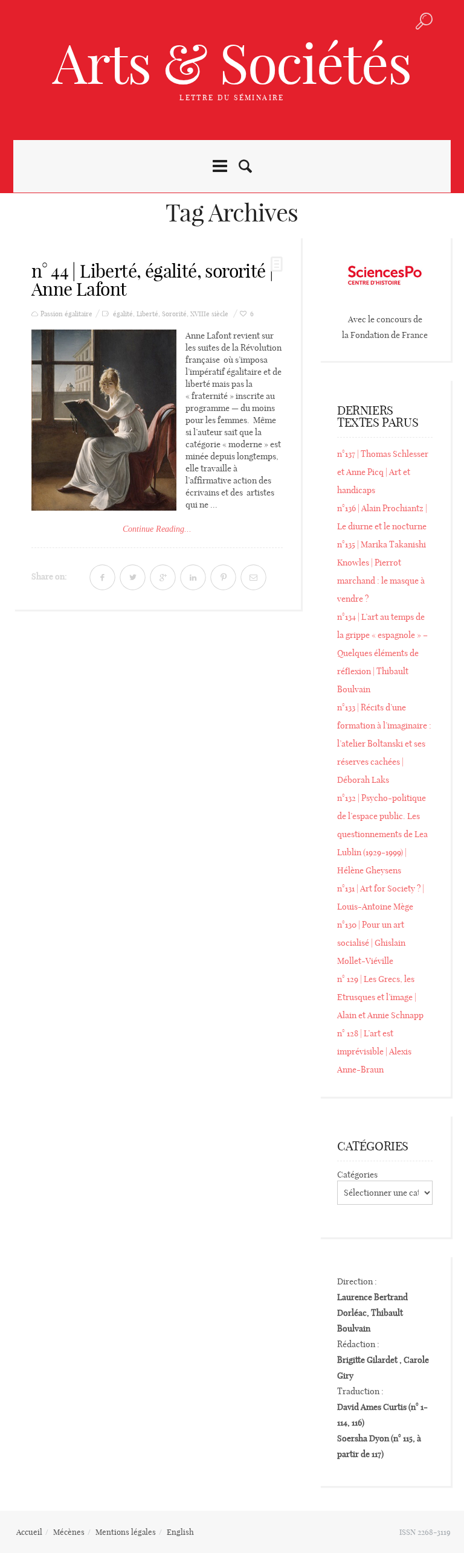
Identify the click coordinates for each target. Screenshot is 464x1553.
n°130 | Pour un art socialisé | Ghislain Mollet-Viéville (371, 942)
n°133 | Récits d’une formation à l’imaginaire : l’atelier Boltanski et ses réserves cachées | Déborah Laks (384, 743)
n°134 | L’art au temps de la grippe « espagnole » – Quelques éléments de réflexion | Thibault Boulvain (382, 653)
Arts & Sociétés (232, 64)
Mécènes (69, 1532)
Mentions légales (125, 1532)
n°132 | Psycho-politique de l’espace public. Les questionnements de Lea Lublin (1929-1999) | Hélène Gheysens (382, 834)
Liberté (147, 314)
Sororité (174, 314)
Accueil (29, 1532)
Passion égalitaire (66, 314)
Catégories (357, 1174)
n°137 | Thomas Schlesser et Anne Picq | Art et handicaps (382, 472)
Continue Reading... (157, 529)
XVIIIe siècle (209, 314)
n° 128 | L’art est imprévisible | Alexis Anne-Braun (374, 1051)
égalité (123, 314)
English (180, 1532)
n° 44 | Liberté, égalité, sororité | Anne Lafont (152, 280)
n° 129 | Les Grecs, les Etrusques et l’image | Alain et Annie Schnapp (380, 997)
